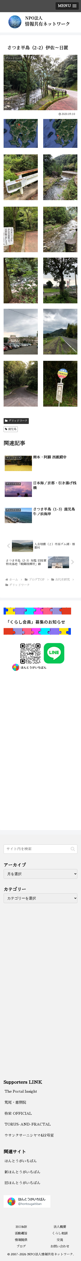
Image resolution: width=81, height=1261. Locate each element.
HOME (21, 1226)
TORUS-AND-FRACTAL (27, 1124)
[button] (73, 848)
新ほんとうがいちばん (22, 1172)
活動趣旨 (21, 1233)
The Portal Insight (20, 1091)
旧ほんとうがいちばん (22, 1183)
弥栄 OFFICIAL (18, 1113)
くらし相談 (60, 1233)
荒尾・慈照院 (15, 1102)
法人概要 (60, 1226)
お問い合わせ (59, 1246)
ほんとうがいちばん (20, 1161)
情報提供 (21, 1239)
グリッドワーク (18, 420)
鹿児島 (12, 429)
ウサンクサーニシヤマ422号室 (29, 1135)
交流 (60, 1239)
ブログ (21, 1246)
